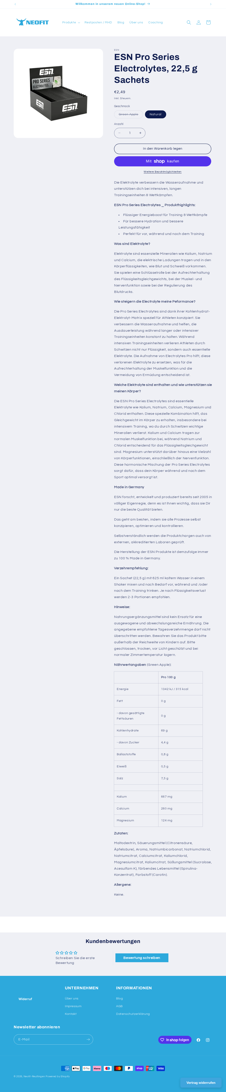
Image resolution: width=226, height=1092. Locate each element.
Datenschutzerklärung (133, 1014)
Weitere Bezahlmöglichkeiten (163, 171)
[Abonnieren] (88, 1039)
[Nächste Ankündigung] (211, 4)
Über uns (72, 998)
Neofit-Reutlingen (34, 1076)
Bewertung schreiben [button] (141, 958)
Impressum (73, 1006)
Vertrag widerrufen (200, 1083)
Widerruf (25, 999)
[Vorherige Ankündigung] (15, 4)
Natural (156, 114)
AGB (119, 1006)
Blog (119, 998)
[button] (71, 22)
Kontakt (71, 1014)
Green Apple (131, 115)
